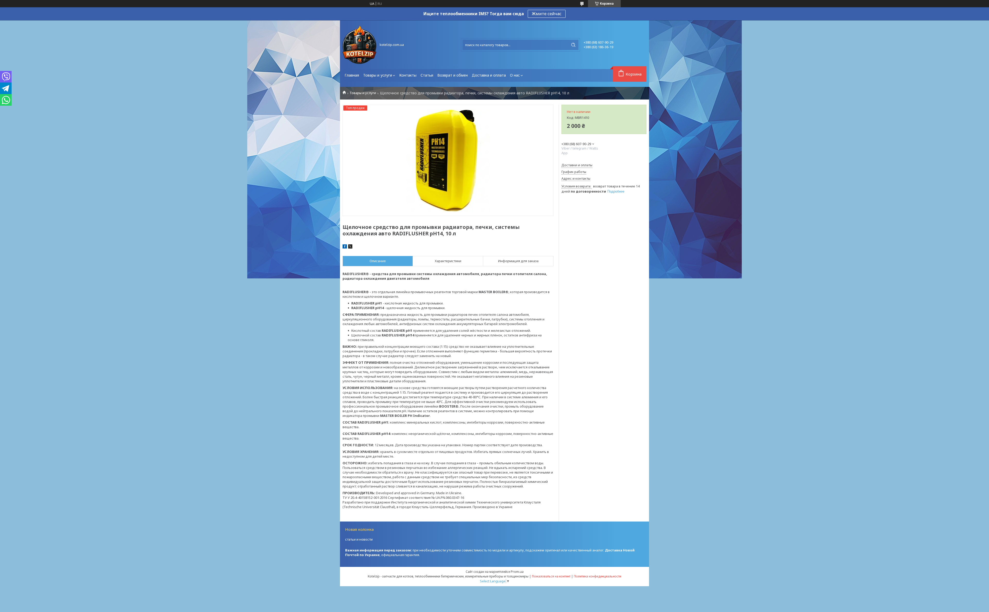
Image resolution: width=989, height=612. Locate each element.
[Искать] (573, 45)
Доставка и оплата (489, 75)
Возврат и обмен (452, 75)
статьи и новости (359, 539)
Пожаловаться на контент (551, 576)
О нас (515, 75)
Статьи (427, 75)
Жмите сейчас (546, 13)
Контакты (407, 75)
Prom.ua (517, 571)
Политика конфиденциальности (597, 576)
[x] (350, 247)
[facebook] (345, 247)
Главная (352, 75)
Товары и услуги (377, 75)
